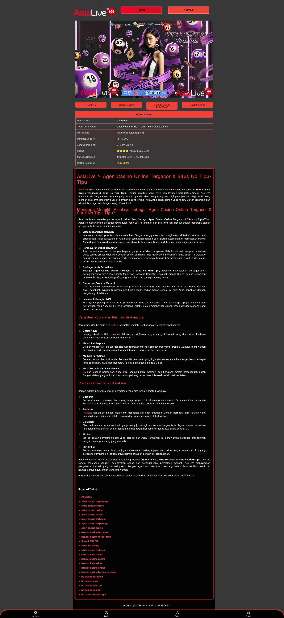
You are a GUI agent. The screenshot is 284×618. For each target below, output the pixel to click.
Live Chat (35, 616)
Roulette (87, 412)
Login (106, 616)
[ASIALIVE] (94, 10)
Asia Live (114, 324)
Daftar (177, 616)
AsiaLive (83, 189)
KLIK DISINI (123, 162)
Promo (248, 616)
